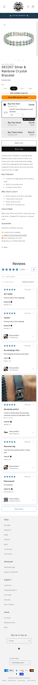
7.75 (23, 88)
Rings (6, 535)
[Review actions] (33, 289)
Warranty (7, 600)
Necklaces (7, 530)
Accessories (8, 549)
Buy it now (19, 149)
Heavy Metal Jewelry (17, 678)
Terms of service (31, 680)
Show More (9, 417)
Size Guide (7, 595)
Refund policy (12, 680)
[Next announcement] (34, 15)
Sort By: (24, 282)
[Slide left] (14, 60)
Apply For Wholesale (11, 572)
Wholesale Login (9, 567)
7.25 (13, 88)
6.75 (6, 88)
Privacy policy (21, 680)
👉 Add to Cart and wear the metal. (14, 235)
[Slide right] (23, 60)
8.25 (31, 88)
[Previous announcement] (4, 15)
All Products (8, 554)
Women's (7, 539)
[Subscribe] (28, 640)
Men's (6, 544)
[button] (4, 6)
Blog (5, 627)
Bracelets (7, 525)
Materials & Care (9, 623)
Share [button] (5, 247)
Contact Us (7, 585)
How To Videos (9, 604)
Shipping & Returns (10, 590)
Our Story (7, 618)
